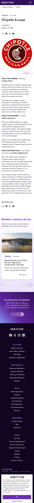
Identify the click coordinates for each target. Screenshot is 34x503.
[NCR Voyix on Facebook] (10, 335)
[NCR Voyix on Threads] (15, 335)
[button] (30, 2)
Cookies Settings (14, 471)
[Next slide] (30, 285)
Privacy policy (7, 492)
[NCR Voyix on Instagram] (19, 335)
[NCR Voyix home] (8, 2)
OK (17, 497)
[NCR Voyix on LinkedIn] (23, 335)
